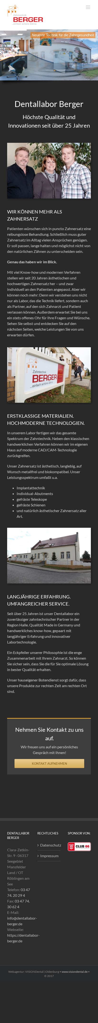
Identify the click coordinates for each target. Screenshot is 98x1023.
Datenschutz (49, 845)
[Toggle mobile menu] (88, 7)
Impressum (49, 855)
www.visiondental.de (75, 971)
